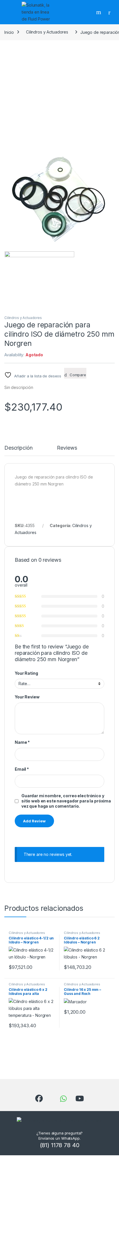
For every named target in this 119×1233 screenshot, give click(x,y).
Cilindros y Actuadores (47, 31)
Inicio (9, 31)
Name (22, 742)
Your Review (27, 696)
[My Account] (111, 12)
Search (99, 12)
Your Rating (26, 673)
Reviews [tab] (67, 448)
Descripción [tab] (18, 448)
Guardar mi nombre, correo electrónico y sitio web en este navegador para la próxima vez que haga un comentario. (66, 801)
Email (22, 769)
